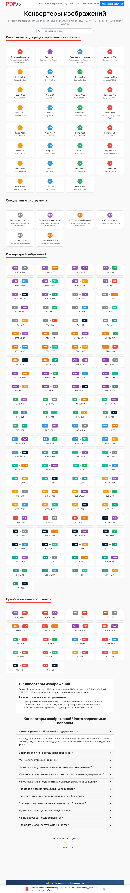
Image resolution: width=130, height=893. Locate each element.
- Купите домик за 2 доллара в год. (65, 883)
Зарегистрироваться (112, 4)
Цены (77, 3)
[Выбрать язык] (66, 3)
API (71, 3)
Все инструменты (54, 3)
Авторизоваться (91, 3)
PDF (41, 3)
